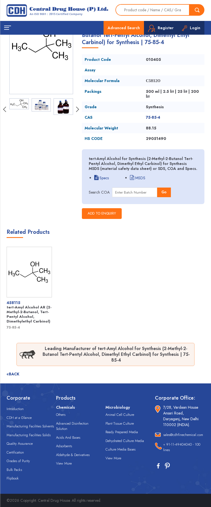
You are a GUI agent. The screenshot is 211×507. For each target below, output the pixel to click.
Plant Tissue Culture (120, 423)
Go (164, 192)
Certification (15, 452)
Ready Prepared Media (122, 432)
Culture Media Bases (120, 449)
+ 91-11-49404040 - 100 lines (181, 447)
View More (64, 463)
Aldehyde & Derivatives (73, 454)
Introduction (15, 408)
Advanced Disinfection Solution (72, 426)
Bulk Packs (14, 469)
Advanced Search (124, 28)
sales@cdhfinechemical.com (183, 434)
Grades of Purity (18, 460)
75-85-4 (153, 117)
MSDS (139, 178)
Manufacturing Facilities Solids (29, 435)
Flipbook (13, 478)
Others (60, 414)
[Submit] (197, 10)
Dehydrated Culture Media (125, 440)
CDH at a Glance (19, 417)
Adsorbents (64, 446)
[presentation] (77, 110)
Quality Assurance (20, 443)
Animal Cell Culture (120, 414)
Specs (103, 178)
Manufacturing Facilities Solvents (30, 426)
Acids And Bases (68, 437)
